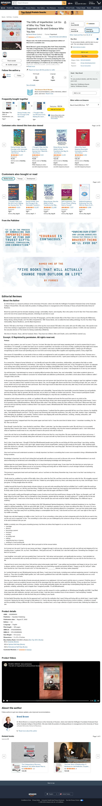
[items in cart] (99, 2)
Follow (19, 75)
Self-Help (9, 17)
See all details (30, 85)
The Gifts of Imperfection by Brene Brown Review (24, 666)
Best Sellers (41, 8)
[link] (24, 106)
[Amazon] (6, 2)
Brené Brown (32, 34)
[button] (3, 8)
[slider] (47, 700)
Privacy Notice (36, 800)
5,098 (89, 207)
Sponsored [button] (4, 739)
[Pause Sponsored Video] (45, 757)
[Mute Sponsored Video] (45, 760)
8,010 (18, 207)
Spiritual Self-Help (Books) (16, 644)
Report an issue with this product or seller (42, 70)
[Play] (3, 701)
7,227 (71, 207)
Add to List (77, 93)
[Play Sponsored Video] (72, 752)
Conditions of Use (26, 800)
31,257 (36, 207)
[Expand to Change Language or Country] (56, 794)
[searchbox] (39, 3)
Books (89, 8)
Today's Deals (80, 8)
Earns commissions (26, 664)
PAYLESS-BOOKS (85, 60)
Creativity (15, 17)
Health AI (10, 8)
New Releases (51, 8)
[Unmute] (98, 701)
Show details (54, 118)
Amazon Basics (30, 8)
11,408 (54, 207)
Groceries (61, 8)
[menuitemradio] (95, 700)
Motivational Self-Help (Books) (17, 647)
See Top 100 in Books (36, 640)
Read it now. (49, 93)
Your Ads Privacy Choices (73, 800)
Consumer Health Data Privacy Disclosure (53, 800)
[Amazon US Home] (32, 795)
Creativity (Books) (13, 642)
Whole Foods (70, 8)
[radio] (77, 24)
